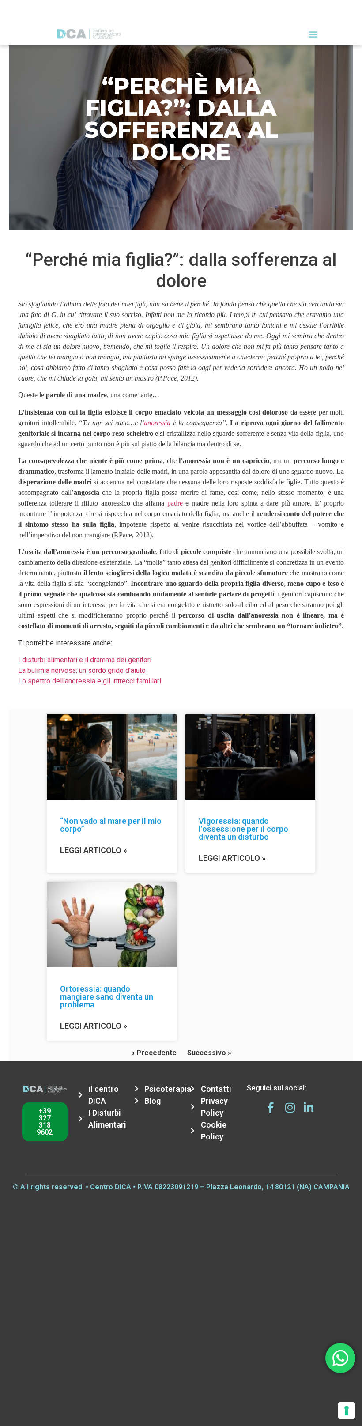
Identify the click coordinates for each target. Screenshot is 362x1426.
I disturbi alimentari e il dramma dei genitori (84, 660)
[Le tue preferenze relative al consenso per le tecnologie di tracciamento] (346, 1410)
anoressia (157, 422)
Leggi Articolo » (93, 850)
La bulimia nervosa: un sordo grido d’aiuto (82, 670)
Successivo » (209, 1053)
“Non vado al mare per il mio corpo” (111, 825)
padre (175, 503)
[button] (312, 33)
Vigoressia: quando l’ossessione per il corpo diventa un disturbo (243, 828)
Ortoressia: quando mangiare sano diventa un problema (106, 996)
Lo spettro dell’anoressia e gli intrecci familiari (89, 681)
